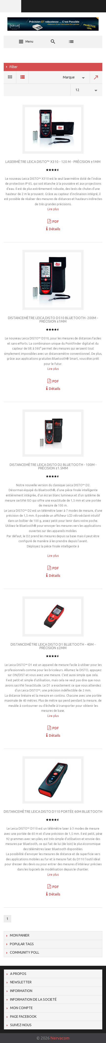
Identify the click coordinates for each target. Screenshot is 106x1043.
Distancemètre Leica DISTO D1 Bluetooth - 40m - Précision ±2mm (53, 646)
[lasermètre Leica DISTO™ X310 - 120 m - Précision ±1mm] (53, 129)
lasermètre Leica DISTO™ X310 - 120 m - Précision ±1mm (53, 162)
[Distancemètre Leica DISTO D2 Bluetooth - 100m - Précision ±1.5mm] (53, 433)
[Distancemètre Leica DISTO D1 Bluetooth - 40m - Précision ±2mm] (53, 616)
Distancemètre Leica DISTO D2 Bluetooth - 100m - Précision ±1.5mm (53, 466)
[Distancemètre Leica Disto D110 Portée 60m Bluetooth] (53, 780)
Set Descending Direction (96, 77)
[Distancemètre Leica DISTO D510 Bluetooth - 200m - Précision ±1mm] (53, 280)
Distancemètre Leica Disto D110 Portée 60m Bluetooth (53, 812)
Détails (54, 229)
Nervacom (60, 1038)
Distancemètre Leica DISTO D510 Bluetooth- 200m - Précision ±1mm (53, 319)
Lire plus (53, 209)
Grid (10, 77)
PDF (55, 222)
